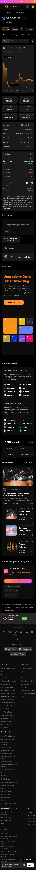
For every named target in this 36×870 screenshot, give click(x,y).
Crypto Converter (6, 747)
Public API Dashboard (28, 690)
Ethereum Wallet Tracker (8, 706)
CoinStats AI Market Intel (8, 681)
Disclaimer (30, 812)
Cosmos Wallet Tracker (7, 703)
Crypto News (4, 678)
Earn (1, 672)
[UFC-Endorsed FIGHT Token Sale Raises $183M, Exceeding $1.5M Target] (18, 477)
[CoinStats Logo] (11, 6)
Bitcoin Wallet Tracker (7, 718)
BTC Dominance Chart (7, 770)
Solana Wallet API (5, 794)
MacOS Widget (5, 817)
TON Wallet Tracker (6, 712)
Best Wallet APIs (12, 595)
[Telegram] (28, 137)
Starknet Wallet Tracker (7, 690)
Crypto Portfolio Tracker (8, 668)
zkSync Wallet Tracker (7, 693)
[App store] (11, 649)
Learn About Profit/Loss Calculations (7, 847)
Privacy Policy (31, 818)
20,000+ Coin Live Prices (8, 776)
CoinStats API (25, 684)
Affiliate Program (5, 684)
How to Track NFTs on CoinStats (7, 860)
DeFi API (3, 801)
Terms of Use (31, 815)
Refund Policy (31, 825)
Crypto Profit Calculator (7, 736)
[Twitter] (31, 137)
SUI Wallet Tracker (6, 721)
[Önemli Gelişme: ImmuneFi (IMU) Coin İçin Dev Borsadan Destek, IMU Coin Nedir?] (11, 547)
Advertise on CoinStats (28, 681)
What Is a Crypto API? (13, 586)
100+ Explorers (5, 779)
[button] (28, 125)
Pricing (23, 672)
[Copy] (28, 125)
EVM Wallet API (5, 797)
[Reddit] (21, 633)
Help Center (4, 833)
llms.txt (2, 788)
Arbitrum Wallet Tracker (7, 696)
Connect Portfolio (13, 302)
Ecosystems (4, 727)
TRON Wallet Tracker (7, 715)
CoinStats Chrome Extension (6, 813)
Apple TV (3, 823)
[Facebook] (18, 639)
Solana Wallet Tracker (7, 699)
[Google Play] (25, 649)
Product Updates (26, 668)
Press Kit (24, 675)
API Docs (24, 687)
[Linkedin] (26, 633)
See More (30, 442)
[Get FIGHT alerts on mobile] (21, 29)
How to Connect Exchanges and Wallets (9, 837)
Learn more (27, 2)
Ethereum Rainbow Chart (8, 753)
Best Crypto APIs (12, 590)
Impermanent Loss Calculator (6, 743)
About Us (24, 696)
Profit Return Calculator (7, 739)
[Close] (33, 2)
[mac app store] (18, 654)
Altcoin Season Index (7, 773)
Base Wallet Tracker (6, 709)
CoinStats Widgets (6, 761)
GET (24, 618)
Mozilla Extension (5, 820)
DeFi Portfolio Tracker (7, 687)
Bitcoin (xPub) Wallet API (8, 804)
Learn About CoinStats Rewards (7, 855)
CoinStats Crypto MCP (7, 785)
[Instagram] (9, 633)
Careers (23, 678)
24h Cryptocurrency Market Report (9, 765)
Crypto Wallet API (5, 791)
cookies (9, 864)
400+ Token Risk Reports (8, 782)
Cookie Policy (31, 821)
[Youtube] (32, 633)
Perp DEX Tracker (6, 724)
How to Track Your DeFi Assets (8, 842)
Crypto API (16, 581)
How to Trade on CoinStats (9, 851)
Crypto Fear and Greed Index (7, 757)
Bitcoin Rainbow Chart (7, 750)
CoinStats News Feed (28, 693)
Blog (1, 675)
